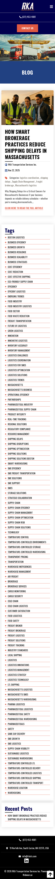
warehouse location (18, 788)
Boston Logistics (16, 237)
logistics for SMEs (17, 365)
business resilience (17, 252)
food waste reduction (18, 316)
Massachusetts (15, 385)
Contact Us (27, 28)
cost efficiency (15, 267)
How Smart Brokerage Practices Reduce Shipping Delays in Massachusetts (26, 144)
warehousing (14, 792)
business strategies (17, 262)
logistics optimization (19, 370)
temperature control (18, 537)
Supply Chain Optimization (20, 517)
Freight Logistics (16, 635)
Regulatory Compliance (19, 429)
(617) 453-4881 (29, 17)
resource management (18, 434)
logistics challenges (18, 355)
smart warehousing (18, 463)
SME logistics (14, 743)
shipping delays (15, 439)
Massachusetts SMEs (18, 694)
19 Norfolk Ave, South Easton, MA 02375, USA (29, 848)
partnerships (14, 399)
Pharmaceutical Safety (19, 714)
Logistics (12, 660)
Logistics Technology (18, 679)
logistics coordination (29, 177)
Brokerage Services (17, 586)
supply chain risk (16, 522)
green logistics (15, 331)
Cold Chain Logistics (18, 606)
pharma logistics (16, 704)
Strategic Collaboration (20, 498)
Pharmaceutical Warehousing (22, 719)
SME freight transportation (21, 473)
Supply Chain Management (23, 181)
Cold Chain (13, 601)
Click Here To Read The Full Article (24, 208)
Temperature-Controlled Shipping (24, 778)
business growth (16, 247)
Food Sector (14, 311)
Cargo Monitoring (17, 591)
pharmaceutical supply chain (22, 409)
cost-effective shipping (19, 276)
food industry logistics (20, 306)
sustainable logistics (18, 753)
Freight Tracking (16, 645)
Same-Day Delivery (16, 733)
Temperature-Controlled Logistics (25, 773)
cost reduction (15, 272)
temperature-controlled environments (27, 542)
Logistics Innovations (18, 665)
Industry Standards (18, 650)
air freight (13, 576)
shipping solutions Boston (21, 458)
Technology (13, 532)
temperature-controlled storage (24, 547)
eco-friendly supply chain (20, 281)
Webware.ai (27, 875)
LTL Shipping (13, 684)
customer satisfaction (19, 611)
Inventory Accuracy (18, 345)
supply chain (14, 503)
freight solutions (16, 640)
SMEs (10, 488)
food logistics (15, 616)
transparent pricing (18, 557)
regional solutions (17, 424)
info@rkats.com (29, 856)
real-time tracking (17, 419)
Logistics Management (18, 670)
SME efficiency (14, 468)
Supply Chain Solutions (19, 527)
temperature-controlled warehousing (27, 552)
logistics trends (16, 380)
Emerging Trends (16, 296)
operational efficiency (18, 394)
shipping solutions (17, 453)
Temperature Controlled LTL (21, 763)
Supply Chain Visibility (18, 748)
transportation (16, 561)
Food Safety (13, 620)
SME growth (14, 738)
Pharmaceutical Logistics (20, 709)
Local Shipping (15, 655)
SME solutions (15, 478)
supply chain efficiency (19, 507)
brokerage (13, 581)
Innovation (13, 335)
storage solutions (17, 493)
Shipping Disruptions (18, 444)
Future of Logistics (17, 326)
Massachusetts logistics (26, 185)
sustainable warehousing (20, 758)
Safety (11, 729)
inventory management (19, 350)
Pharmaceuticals (16, 724)
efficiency (12, 286)
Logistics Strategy (17, 675)
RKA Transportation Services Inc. (26, 871)
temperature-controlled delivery (24, 768)
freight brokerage (17, 630)
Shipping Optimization (18, 448)
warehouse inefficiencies (19, 566)
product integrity (17, 414)
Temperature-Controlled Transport (25, 783)
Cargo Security (15, 596)
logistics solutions (17, 375)
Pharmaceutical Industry (20, 404)
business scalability (18, 257)
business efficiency (17, 242)
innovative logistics (17, 340)
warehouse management (19, 571)
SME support (14, 483)
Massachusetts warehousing (22, 699)
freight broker (15, 625)
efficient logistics (16, 291)
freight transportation (19, 321)
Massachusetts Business (20, 389)
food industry (15, 301)
